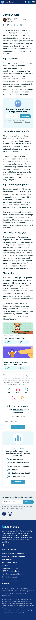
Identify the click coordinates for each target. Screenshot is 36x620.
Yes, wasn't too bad (16, 459)
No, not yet (13, 470)
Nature (21, 261)
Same (21, 398)
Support (18, 390)
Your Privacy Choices (27, 591)
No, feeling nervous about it (19, 473)
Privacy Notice (18, 122)
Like (9, 390)
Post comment (18, 427)
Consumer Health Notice (10, 591)
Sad (25, 390)
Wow (13, 398)
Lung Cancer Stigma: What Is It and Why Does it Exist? (16, 363)
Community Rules (20, 593)
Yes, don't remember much (19, 466)
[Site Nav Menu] (33, 2)
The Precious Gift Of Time (14, 338)
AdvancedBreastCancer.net (13, 553)
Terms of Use (19, 508)
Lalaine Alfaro (13, 18)
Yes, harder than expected (19, 463)
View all (6, 583)
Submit (18, 482)
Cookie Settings (7, 593)
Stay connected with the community (18, 497)
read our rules (18, 410)
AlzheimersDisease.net (11, 562)
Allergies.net (7, 559)
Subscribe (25, 116)
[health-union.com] (10, 527)
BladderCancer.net (9, 577)
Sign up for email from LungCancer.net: (18, 110)
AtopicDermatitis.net (10, 568)
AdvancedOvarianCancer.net (13, 556)
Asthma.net (6, 565)
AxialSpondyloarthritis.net (12, 574)
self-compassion (25, 212)
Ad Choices (6, 596)
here (24, 384)
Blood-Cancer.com (9, 580)
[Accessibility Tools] (25, 2)
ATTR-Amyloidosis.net (11, 571)
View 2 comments (17, 416)
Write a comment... (11, 421)
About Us (5, 588)
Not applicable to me (17, 476)
